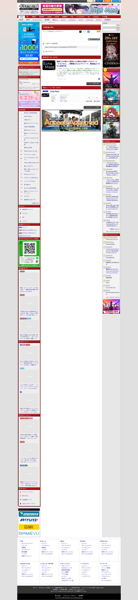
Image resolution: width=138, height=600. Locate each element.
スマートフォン (65, 563)
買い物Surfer (27, 184)
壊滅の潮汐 (109, 277)
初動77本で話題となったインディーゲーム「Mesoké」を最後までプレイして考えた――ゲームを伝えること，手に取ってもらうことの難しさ (29, 410)
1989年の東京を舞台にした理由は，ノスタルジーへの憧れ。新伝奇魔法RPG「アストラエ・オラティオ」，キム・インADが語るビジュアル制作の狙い (29, 436)
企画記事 (21, 19)
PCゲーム (24, 227)
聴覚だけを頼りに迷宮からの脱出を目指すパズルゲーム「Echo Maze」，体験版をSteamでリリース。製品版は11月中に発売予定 (78, 64)
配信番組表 (108, 19)
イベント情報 (105, 568)
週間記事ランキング (27, 209)
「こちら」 (79, 589)
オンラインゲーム (37, 19)
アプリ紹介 (65, 574)
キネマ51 (26, 196)
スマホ (57, 16)
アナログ (96, 16)
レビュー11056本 (24, 13)
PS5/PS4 (41, 16)
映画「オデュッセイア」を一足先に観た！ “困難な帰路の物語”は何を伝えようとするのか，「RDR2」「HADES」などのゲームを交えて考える (29, 289)
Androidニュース (67, 568)
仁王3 (107, 282)
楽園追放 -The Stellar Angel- (112, 263)
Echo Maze (54, 91)
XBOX (34, 16)
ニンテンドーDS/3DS (46, 563)
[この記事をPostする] (80, 32)
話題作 (28, 19)
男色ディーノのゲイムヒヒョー (31, 134)
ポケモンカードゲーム (112, 239)
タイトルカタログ (47, 554)
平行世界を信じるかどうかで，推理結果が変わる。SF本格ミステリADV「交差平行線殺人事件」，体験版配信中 (112, 215)
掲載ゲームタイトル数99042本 (29, 11)
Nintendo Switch (26, 235)
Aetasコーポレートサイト (29, 503)
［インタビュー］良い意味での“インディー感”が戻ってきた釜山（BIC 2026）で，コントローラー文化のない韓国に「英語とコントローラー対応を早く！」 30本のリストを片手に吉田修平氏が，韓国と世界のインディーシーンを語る (29, 460)
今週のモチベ (27, 119)
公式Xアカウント (27, 1)
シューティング (106, 574)
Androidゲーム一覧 (67, 580)
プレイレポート (66, 545)
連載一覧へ (36, 203)
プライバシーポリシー (28, 491)
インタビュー (72, 19)
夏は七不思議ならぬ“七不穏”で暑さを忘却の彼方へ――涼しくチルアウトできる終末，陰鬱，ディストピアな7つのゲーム (29, 336)
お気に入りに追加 (94, 39)
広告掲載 (80, 595)
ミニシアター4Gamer (29, 181)
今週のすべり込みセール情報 (31, 143)
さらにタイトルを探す (93, 107)
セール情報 (65, 572)
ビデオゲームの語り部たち (31, 177)
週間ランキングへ (115, 228)
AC (89, 16)
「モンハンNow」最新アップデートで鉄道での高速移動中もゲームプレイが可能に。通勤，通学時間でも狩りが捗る (112, 181)
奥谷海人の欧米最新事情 (30, 112)
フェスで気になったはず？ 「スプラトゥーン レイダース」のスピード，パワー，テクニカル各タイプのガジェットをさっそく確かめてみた (29, 386)
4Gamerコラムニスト (29, 174)
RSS (20, 1)
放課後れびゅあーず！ (30, 199)
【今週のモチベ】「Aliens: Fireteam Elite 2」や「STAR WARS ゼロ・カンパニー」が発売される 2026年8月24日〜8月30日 (112, 224)
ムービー (80, 19)
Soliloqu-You (26, 82)
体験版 (24, 547)
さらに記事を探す (94, 83)
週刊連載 (47, 19)
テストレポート (86, 568)
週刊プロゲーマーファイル (31, 123)
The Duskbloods (110, 257)
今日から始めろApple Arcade (31, 162)
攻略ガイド (55, 19)
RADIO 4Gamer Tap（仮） (31, 151)
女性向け (64, 16)
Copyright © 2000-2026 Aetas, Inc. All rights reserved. (69, 597)
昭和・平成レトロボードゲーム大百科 (31, 170)
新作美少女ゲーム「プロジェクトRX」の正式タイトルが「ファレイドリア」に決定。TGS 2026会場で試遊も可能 (112, 190)
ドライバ (24, 221)
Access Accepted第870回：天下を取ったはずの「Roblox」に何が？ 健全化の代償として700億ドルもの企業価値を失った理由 (112, 173)
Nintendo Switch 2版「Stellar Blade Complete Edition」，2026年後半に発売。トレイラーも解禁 (112, 156)
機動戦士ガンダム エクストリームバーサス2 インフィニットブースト (112, 270)
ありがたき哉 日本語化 (30, 188)
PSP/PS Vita (104, 541)
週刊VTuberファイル (29, 130)
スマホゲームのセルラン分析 (31, 138)
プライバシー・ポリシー (69, 595)
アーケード (103, 563)
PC (27, 16)
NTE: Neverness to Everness (112, 293)
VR (72, 16)
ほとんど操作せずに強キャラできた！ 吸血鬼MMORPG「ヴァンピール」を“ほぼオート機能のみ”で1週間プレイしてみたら (29, 363)
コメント (84, 31)
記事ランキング (26, 556)
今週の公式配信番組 (29, 126)
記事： (34, 83)
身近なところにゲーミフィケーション (31, 192)
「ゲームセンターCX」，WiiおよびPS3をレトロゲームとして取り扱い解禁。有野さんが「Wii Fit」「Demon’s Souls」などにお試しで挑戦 (112, 147)
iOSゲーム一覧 (66, 578)
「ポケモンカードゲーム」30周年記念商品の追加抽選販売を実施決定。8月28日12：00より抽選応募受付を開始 (112, 164)
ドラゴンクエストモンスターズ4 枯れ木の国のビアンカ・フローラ (112, 250)
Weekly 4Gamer (28, 116)
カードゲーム (105, 572)
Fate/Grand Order (110, 244)
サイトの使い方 (39, 1)
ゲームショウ (89, 19)
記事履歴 (107, 1)
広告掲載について (27, 499)
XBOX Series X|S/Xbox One (29, 230)
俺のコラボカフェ (29, 166)
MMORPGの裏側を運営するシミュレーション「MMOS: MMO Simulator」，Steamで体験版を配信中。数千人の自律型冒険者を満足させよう (112, 198)
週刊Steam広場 (28, 147)
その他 (103, 578)
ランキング (116, 1)
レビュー (63, 19)
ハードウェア (80, 16)
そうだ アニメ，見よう (30, 154)
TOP (21, 17)
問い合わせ (49, 1)
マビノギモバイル (110, 287)
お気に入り (99, 1)
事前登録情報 (66, 570)
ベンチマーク (86, 576)
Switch (49, 16)
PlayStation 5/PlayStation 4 (29, 233)
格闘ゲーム (104, 570)
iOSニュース (65, 566)
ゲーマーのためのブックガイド (31, 158)
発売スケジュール (47, 552)
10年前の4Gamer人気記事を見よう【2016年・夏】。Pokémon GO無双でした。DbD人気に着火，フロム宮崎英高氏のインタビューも (29, 313)
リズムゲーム (105, 576)
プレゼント (99, 19)
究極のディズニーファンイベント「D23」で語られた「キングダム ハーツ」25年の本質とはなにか (29, 483)
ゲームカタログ (106, 580)
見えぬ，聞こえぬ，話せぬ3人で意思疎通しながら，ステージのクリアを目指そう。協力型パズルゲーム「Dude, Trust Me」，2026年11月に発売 (112, 207)
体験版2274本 (34, 13)
